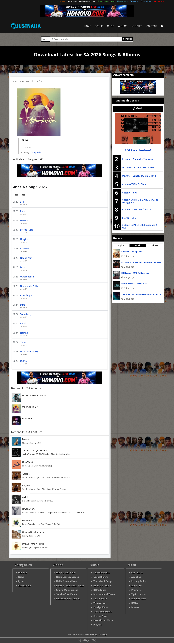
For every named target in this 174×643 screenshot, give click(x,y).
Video (155, 245)
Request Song (138, 598)
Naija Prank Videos (66, 581)
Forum (99, 26)
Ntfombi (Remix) (29, 351)
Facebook (123, 1)
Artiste (30, 81)
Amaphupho (26, 295)
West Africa (99, 602)
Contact (151, 26)
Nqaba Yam (26, 257)
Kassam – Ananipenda (131, 251)
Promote (136, 589)
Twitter (135, 1)
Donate (135, 607)
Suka (22, 304)
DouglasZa (35, 152)
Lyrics (21, 581)
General (22, 572)
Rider (23, 211)
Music (110, 26)
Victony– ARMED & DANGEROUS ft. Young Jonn (140, 201)
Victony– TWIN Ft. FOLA (134, 184)
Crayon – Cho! (129, 217)
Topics (121, 245)
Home (87, 26)
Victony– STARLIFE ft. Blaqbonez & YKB (139, 226)
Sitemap (93, 634)
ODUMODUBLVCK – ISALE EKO (138, 167)
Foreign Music (100, 607)
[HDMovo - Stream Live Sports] (87, 16)
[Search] (162, 26)
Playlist (97, 624)
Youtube (160, 1)
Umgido (24, 239)
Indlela (23, 323)
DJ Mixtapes (99, 589)
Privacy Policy (138, 581)
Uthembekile (27, 276)
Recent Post (24, 585)
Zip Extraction (138, 594)
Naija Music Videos (66, 572)
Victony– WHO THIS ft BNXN (136, 209)
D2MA (23, 360)
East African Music (103, 620)
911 (22, 201)
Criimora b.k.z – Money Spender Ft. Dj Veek (141, 262)
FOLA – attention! (138, 150)
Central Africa (100, 616)
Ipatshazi (24, 248)
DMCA (134, 602)
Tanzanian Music (102, 611)
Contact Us (137, 572)
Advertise (136, 585)
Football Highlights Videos (70, 585)
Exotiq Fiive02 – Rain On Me (134, 283)
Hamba (24, 332)
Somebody (26, 314)
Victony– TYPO (129, 192)
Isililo (22, 267)
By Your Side (26, 229)
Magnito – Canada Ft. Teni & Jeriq (139, 175)
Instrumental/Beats (104, 594)
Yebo (23, 342)
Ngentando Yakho (29, 286)
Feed (63, 1)
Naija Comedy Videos (67, 576)
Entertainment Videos (68, 598)
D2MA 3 (24, 220)
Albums (122, 26)
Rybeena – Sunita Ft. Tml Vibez (137, 159)
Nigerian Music (101, 572)
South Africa (100, 598)
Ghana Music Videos (67, 589)
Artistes (136, 26)
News (21, 576)
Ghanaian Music (102, 585)
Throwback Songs (102, 581)
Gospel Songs (100, 576)
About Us (136, 576)
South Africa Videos (66, 594)
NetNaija (103, 634)
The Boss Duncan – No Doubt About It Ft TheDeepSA (146, 294)
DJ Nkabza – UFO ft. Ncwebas (135, 273)
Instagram (147, 1)
